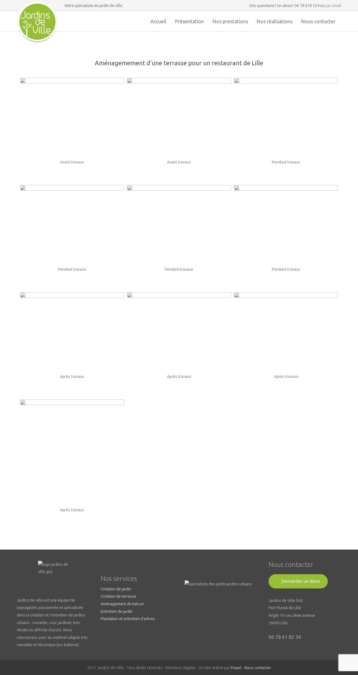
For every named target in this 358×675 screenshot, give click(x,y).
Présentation (189, 21)
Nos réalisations (274, 21)
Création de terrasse (118, 596)
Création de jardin (116, 589)
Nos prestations (230, 21)
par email (333, 5)
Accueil (158, 21)
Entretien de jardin (117, 611)
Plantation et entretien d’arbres (128, 618)
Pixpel (236, 667)
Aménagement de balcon (122, 604)
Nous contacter (318, 21)
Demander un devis (300, 581)
